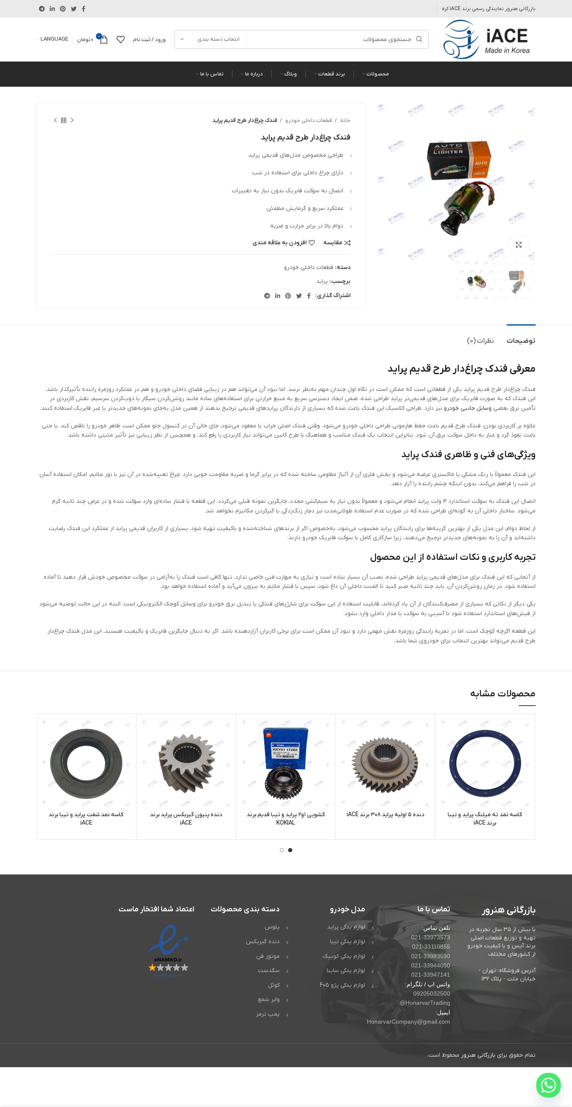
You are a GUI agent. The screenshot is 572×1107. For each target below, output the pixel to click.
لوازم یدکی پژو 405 (342, 985)
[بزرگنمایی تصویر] (518, 244)
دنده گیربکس (263, 942)
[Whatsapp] (548, 1085)
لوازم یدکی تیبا (347, 942)
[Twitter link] (73, 8)
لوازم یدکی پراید (346, 927)
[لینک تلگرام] (41, 8)
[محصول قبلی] (72, 120)
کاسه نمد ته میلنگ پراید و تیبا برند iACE (485, 819)
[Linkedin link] (52, 8)
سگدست (269, 971)
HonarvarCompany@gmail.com (408, 1021)
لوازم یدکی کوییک (344, 956)
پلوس (272, 927)
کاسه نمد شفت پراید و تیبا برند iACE (86, 819)
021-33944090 (430, 965)
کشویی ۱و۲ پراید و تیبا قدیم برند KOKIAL (286, 819)
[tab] (521, 337)
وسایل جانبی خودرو (468, 408)
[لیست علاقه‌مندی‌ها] (120, 39)
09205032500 (431, 993)
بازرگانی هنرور (478, 1055)
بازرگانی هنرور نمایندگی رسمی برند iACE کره (489, 8)
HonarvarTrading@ (424, 1002)
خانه (344, 120)
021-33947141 (430, 974)
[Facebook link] (83, 8)
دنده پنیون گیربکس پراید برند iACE (186, 819)
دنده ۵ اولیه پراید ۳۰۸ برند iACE (385, 815)
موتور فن (268, 956)
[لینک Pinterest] (62, 8)
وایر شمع (269, 1000)
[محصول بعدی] (55, 120)
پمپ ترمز (268, 1014)
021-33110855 (431, 946)
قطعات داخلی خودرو (308, 120)
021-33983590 (430, 956)
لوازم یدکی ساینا (346, 971)
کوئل (274, 985)
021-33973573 (430, 937)
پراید (322, 281)
